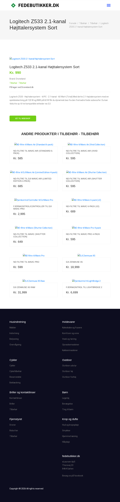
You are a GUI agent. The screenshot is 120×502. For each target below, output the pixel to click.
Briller (12, 404)
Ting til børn (67, 409)
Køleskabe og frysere (72, 327)
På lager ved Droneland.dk (22, 87)
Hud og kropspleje (70, 425)
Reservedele (15, 377)
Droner (13, 425)
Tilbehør (83, 23)
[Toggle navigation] (108, 5)
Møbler (13, 327)
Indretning (14, 333)
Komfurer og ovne (70, 333)
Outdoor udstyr (69, 365)
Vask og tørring (69, 339)
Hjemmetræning (70, 436)
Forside (72, 23)
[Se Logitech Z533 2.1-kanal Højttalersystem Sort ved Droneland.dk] (60, 59)
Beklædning (15, 382)
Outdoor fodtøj (69, 377)
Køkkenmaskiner (70, 350)
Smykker (66, 430)
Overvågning (15, 344)
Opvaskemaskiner (70, 344)
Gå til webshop (22, 118)
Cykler (12, 365)
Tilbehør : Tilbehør (18, 83)
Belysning (14, 339)
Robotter (14, 430)
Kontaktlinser (16, 398)
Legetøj (65, 398)
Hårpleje (66, 442)
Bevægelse (67, 404)
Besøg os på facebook (72, 475)
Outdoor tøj (67, 371)
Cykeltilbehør (16, 371)
